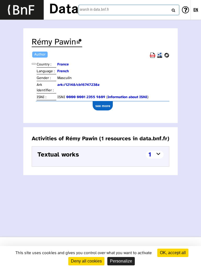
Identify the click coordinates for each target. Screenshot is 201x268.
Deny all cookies (86, 261)
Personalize (121, 261)
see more (102, 106)
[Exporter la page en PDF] (152, 57)
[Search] (172, 9)
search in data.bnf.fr (94, 9)
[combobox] (129, 10)
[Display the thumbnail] (34, 64)
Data (64, 9)
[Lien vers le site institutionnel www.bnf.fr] (22, 10)
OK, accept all (173, 252)
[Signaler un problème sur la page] (79, 42)
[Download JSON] (166, 57)
